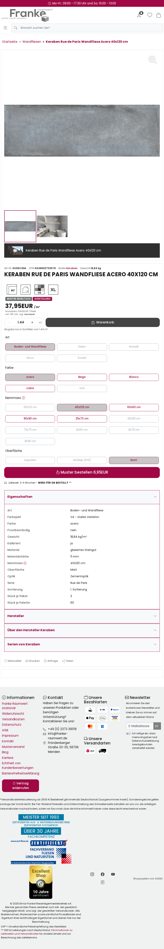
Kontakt (8, 741)
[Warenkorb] (158, 15)
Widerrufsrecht (13, 714)
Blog (5, 752)
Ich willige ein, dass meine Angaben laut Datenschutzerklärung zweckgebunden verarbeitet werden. (145, 741)
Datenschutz (11, 724)
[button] (23, 398)
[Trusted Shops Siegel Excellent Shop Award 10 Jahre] (41, 882)
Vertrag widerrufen (20, 785)
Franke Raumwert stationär (15, 706)
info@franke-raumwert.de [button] (58, 735)
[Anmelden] (139, 15)
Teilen (69, 661)
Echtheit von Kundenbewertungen (17, 765)
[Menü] (5, 27)
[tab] (5, 674)
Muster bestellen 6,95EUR (84, 472)
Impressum (10, 735)
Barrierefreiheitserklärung (20, 773)
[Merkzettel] (149, 15)
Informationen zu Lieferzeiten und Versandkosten (36, 931)
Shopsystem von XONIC (148, 878)
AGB (5, 730)
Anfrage (52, 661)
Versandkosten (13, 719)
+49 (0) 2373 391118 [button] (62, 729)
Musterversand (13, 747)
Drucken (34, 661)
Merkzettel (14, 661)
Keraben (72, 268)
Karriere (7, 758)
